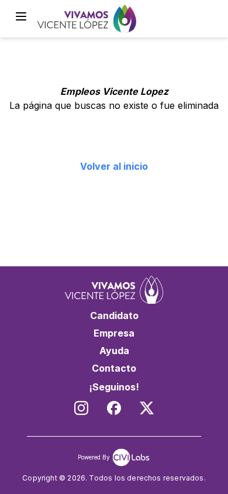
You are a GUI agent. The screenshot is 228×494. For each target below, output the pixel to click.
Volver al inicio (114, 166)
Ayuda (114, 350)
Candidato (114, 315)
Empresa (114, 333)
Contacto (114, 368)
